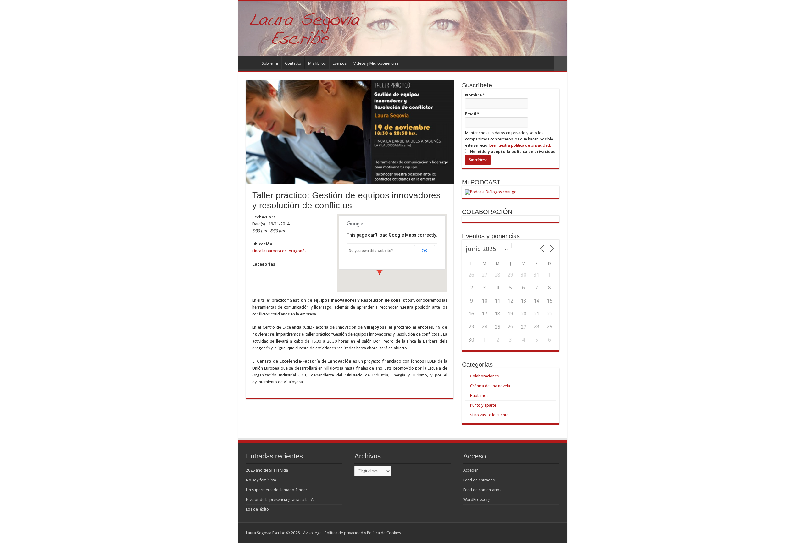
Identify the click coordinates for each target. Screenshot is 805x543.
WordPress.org (477, 499)
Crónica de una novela (490, 385)
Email (472, 114)
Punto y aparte (483, 405)
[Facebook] (539, 532)
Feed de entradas (479, 480)
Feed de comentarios (482, 489)
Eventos (340, 63)
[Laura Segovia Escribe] (402, 28)
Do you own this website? (371, 251)
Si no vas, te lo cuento (489, 415)
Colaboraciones (484, 376)
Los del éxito (257, 509)
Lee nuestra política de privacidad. (520, 145)
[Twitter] (545, 532)
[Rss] (533, 532)
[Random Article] (560, 63)
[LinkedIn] (551, 532)
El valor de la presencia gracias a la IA (280, 499)
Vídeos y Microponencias (375, 63)
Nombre (475, 95)
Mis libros (317, 63)
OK (424, 250)
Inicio (250, 62)
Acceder (470, 470)
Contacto (293, 63)
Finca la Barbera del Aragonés (279, 251)
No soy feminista (261, 480)
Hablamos (479, 395)
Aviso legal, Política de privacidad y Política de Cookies (352, 532)
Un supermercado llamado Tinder (276, 489)
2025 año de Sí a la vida (267, 470)
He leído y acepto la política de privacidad (512, 151)
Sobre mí (270, 63)
